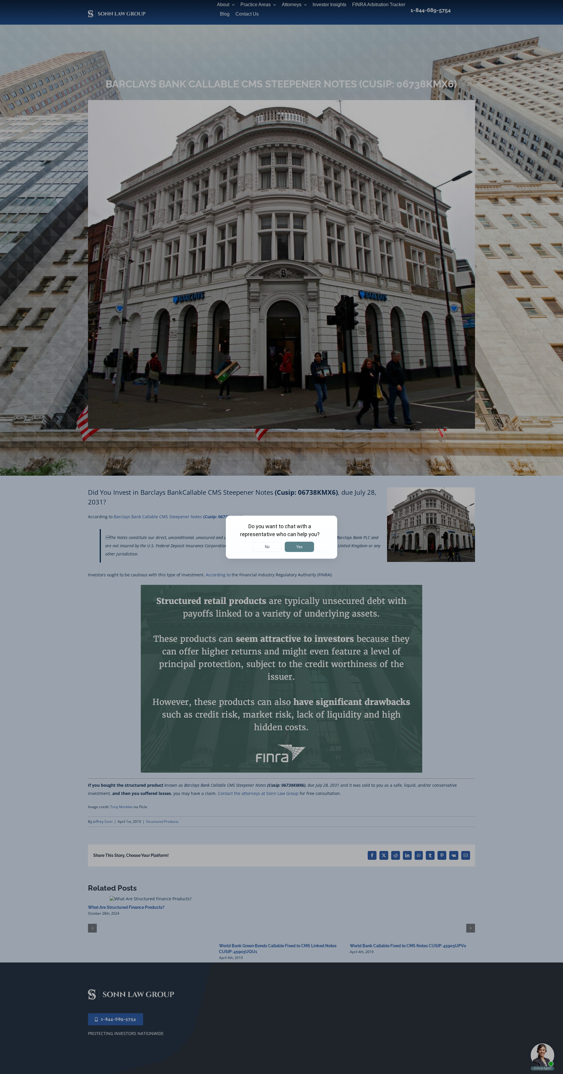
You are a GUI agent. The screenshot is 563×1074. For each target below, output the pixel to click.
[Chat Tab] (281, 537)
